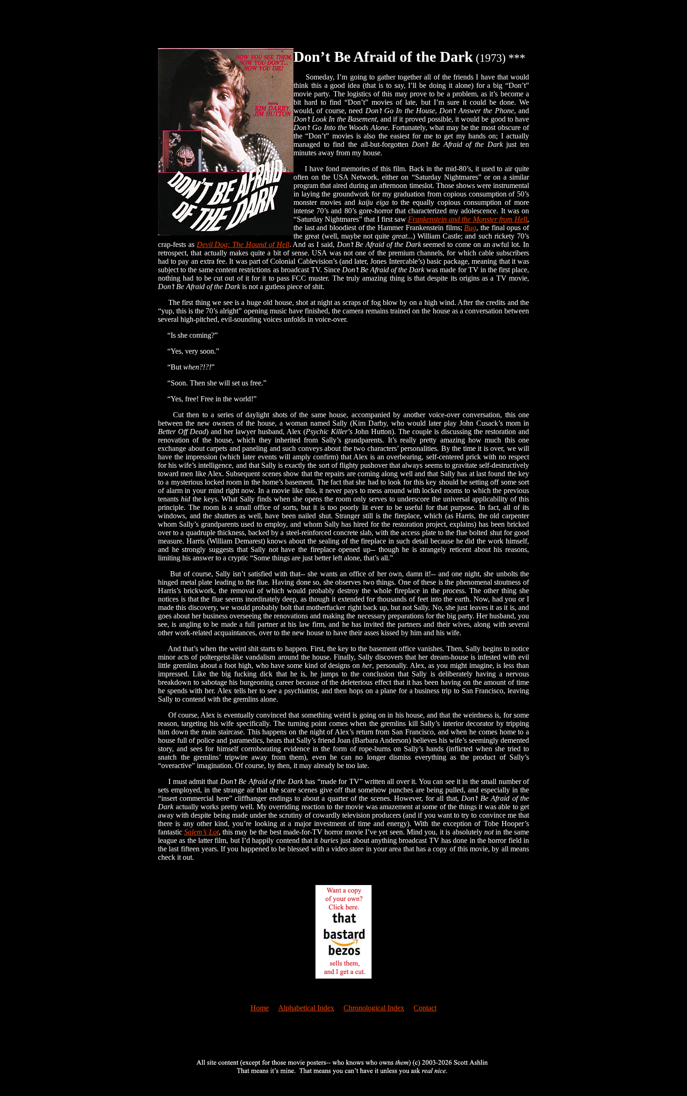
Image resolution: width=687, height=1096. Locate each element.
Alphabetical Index (306, 1008)
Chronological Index (374, 1008)
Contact (425, 1008)
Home (259, 1008)
